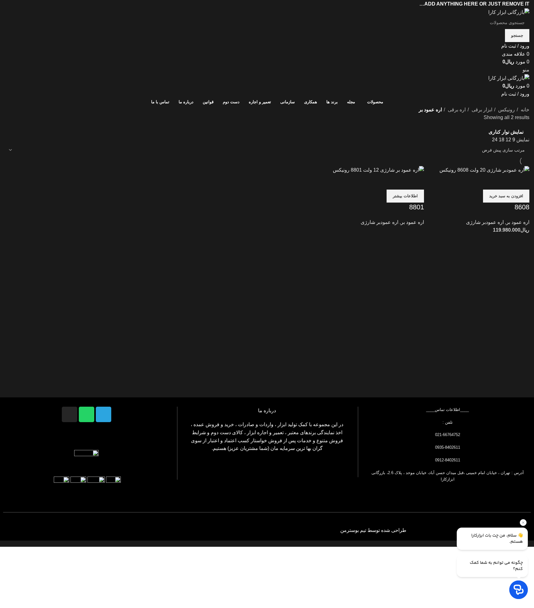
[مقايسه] (521, 182)
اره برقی (456, 109)
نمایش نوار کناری (506, 132)
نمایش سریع (505, 182)
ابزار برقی (481, 109)
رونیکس (506, 109)
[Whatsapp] (86, 414)
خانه (524, 109)
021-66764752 (447, 434)
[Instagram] (69, 414)
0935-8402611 (447, 447)
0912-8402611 (447, 460)
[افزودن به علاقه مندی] (488, 182)
